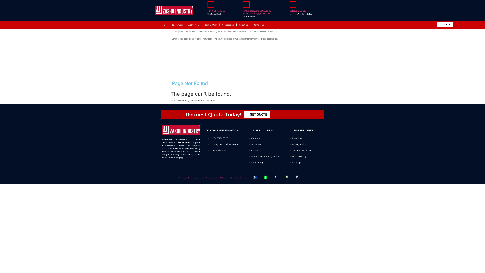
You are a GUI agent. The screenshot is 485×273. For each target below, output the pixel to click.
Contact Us (258, 25)
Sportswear (177, 25)
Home (164, 25)
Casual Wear (211, 25)
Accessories (228, 25)
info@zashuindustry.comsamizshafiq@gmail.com (257, 12)
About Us (243, 25)
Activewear (193, 25)
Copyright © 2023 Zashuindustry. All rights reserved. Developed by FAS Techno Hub (213, 178)
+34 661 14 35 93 (216, 11)
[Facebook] (165, 166)
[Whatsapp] (185, 166)
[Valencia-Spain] (293, 4)
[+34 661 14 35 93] (211, 4)
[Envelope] (178, 166)
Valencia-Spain (298, 11)
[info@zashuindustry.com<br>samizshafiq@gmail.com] (246, 4)
